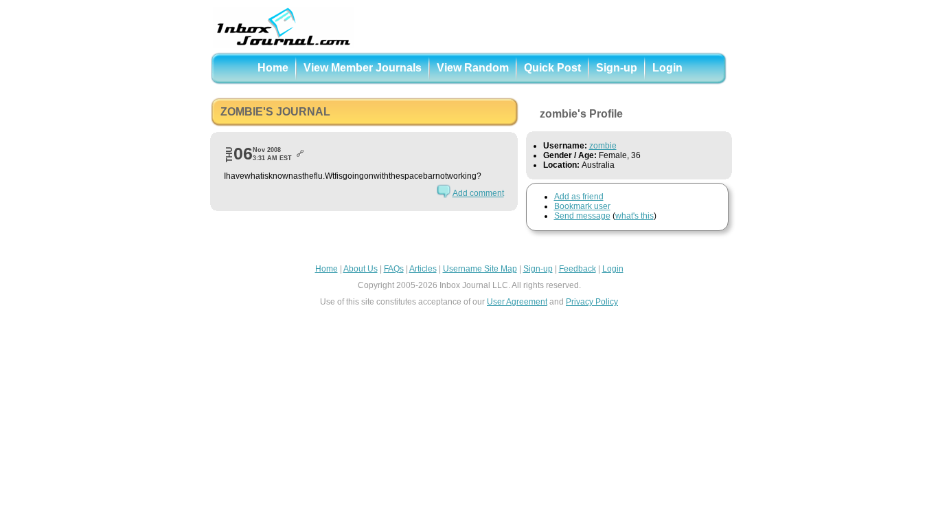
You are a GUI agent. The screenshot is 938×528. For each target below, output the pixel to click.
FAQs (394, 269)
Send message (582, 216)
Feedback (577, 269)
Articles (423, 269)
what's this (634, 216)
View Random (473, 68)
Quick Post (552, 68)
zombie (603, 146)
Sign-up (616, 68)
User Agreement (517, 302)
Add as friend (579, 196)
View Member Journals (363, 68)
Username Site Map (480, 269)
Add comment (478, 193)
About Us (360, 269)
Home (273, 68)
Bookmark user (582, 206)
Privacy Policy (592, 302)
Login (667, 68)
